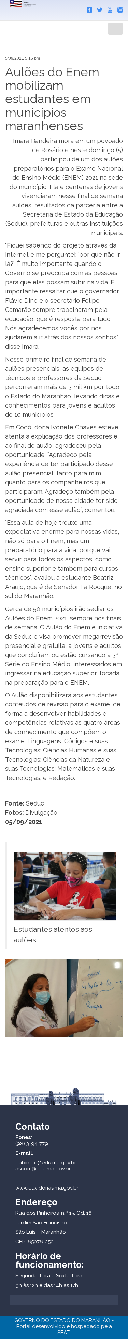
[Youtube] (108, 8)
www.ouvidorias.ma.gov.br (47, 1188)
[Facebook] (87, 8)
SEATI (64, 1332)
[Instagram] (118, 8)
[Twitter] (98, 8)
